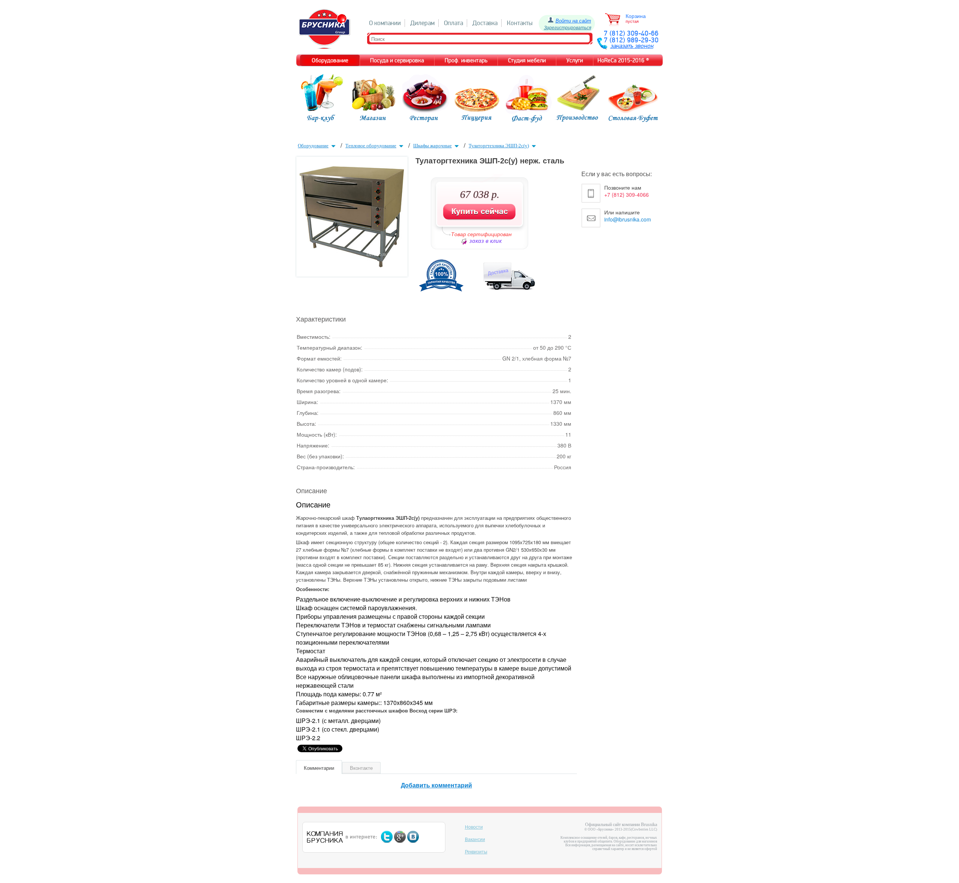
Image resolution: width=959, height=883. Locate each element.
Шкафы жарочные (432, 145)
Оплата (453, 23)
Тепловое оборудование (370, 145)
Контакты (520, 23)
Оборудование (313, 145)
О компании (385, 23)
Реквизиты (476, 852)
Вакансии (475, 839)
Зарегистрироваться (567, 27)
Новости (474, 827)
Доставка (484, 23)
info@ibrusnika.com (627, 219)
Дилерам (422, 23)
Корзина (636, 16)
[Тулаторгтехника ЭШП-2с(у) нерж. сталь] (351, 264)
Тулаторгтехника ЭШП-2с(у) (499, 145)
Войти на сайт (573, 20)
